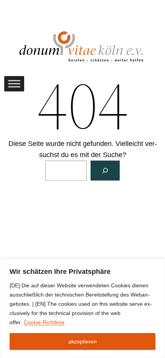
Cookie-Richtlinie (44, 322)
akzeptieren (82, 341)
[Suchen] (105, 171)
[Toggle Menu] (14, 84)
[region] (82, 308)
